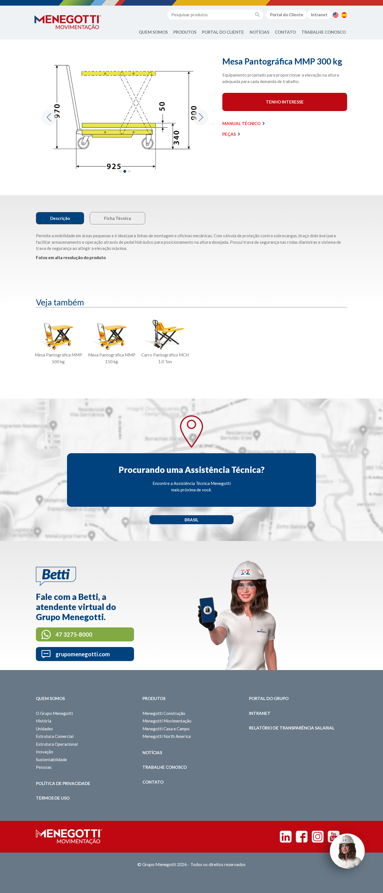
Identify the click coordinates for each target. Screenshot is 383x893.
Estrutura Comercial (54, 736)
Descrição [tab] (60, 218)
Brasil (191, 519)
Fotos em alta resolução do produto (71, 257)
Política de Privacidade (63, 783)
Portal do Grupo (269, 698)
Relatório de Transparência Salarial (291, 727)
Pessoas (44, 767)
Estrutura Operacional (57, 744)
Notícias (259, 31)
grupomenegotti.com (83, 654)
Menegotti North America (166, 736)
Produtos (184, 31)
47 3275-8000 (74, 634)
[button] (49, 117)
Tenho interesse (285, 101)
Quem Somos (153, 31)
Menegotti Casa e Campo (166, 728)
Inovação (44, 751)
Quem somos (50, 698)
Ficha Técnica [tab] (117, 218)
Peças (229, 134)
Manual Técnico (241, 123)
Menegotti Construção (163, 713)
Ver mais (58, 375)
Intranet (319, 14)
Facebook (302, 837)
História (43, 720)
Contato (285, 31)
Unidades (44, 728)
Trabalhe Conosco (323, 31)
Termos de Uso (53, 797)
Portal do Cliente (286, 14)
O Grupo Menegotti (54, 713)
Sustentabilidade (51, 759)
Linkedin (286, 837)
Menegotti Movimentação (167, 720)
